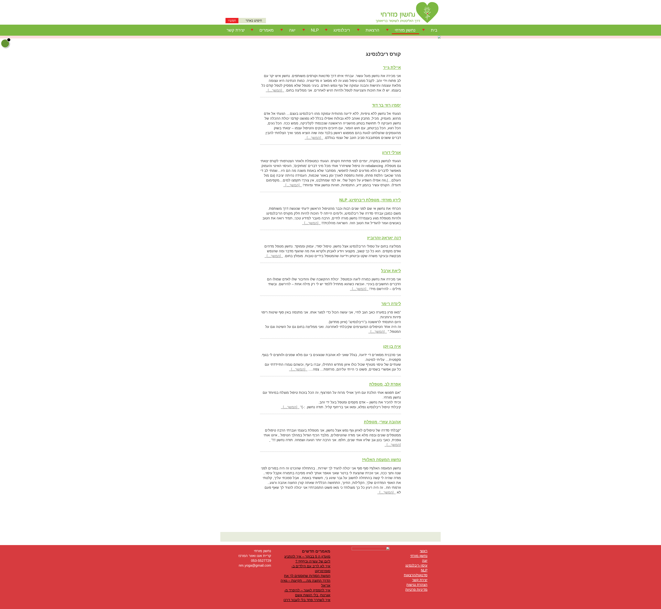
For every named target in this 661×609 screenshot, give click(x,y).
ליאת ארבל (391, 270)
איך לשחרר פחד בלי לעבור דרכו (307, 600)
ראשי (423, 551)
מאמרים (266, 30)
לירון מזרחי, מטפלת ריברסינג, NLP (370, 200)
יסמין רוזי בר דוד (386, 105)
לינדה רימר (391, 303)
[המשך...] (275, 90)
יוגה (292, 30)
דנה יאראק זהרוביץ (384, 238)
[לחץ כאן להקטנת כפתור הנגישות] (9, 40)
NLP (315, 30)
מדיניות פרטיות (416, 589)
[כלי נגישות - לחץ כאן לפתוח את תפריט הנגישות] (5, 43)
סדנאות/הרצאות (415, 575)
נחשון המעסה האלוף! (381, 459)
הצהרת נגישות (416, 585)
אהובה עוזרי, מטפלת (382, 422)
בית (434, 30)
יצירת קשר (236, 30)
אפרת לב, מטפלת (385, 384)
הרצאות (372, 30)
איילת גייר (392, 67)
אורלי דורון (391, 152)
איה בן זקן (392, 346)
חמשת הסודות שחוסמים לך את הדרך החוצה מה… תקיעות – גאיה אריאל (305, 580)
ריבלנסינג (341, 30)
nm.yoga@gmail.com (255, 565)
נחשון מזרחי (405, 30)
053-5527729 (261, 560)
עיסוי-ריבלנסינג (416, 565)
